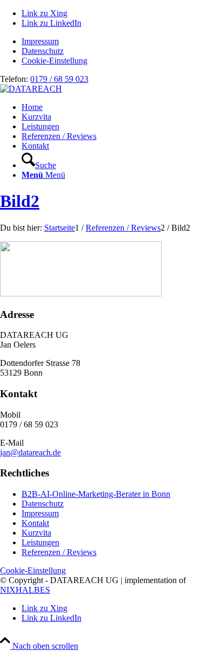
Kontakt (35, 523)
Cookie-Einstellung (54, 60)
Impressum (40, 41)
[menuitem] (122, 41)
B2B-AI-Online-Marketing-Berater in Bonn (96, 493)
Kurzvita (36, 532)
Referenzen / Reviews (59, 552)
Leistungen (40, 542)
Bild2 (19, 201)
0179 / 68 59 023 (59, 79)
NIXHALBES (25, 589)
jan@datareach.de (30, 452)
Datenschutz (43, 51)
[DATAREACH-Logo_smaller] (31, 88)
